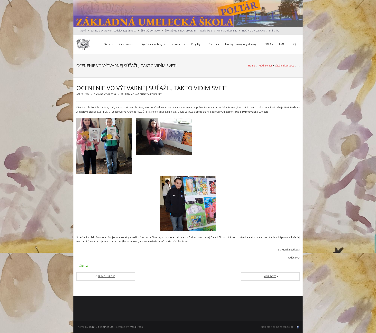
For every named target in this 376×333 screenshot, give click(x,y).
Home (251, 65)
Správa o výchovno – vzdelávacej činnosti (113, 30)
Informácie (177, 44)
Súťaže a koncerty (284, 65)
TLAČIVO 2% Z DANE (253, 30)
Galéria (213, 44)
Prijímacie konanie (227, 30)
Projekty (195, 44)
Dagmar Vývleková (105, 94)
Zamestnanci (126, 44)
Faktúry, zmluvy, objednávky (240, 44)
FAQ (281, 44)
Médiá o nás (265, 65)
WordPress (136, 327)
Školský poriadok (150, 30)
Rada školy (206, 30)
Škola (107, 44)
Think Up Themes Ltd (101, 327)
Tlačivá (82, 30)
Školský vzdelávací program (180, 30)
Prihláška (274, 30)
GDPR (268, 44)
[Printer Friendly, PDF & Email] (82, 266)
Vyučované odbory (152, 44)
